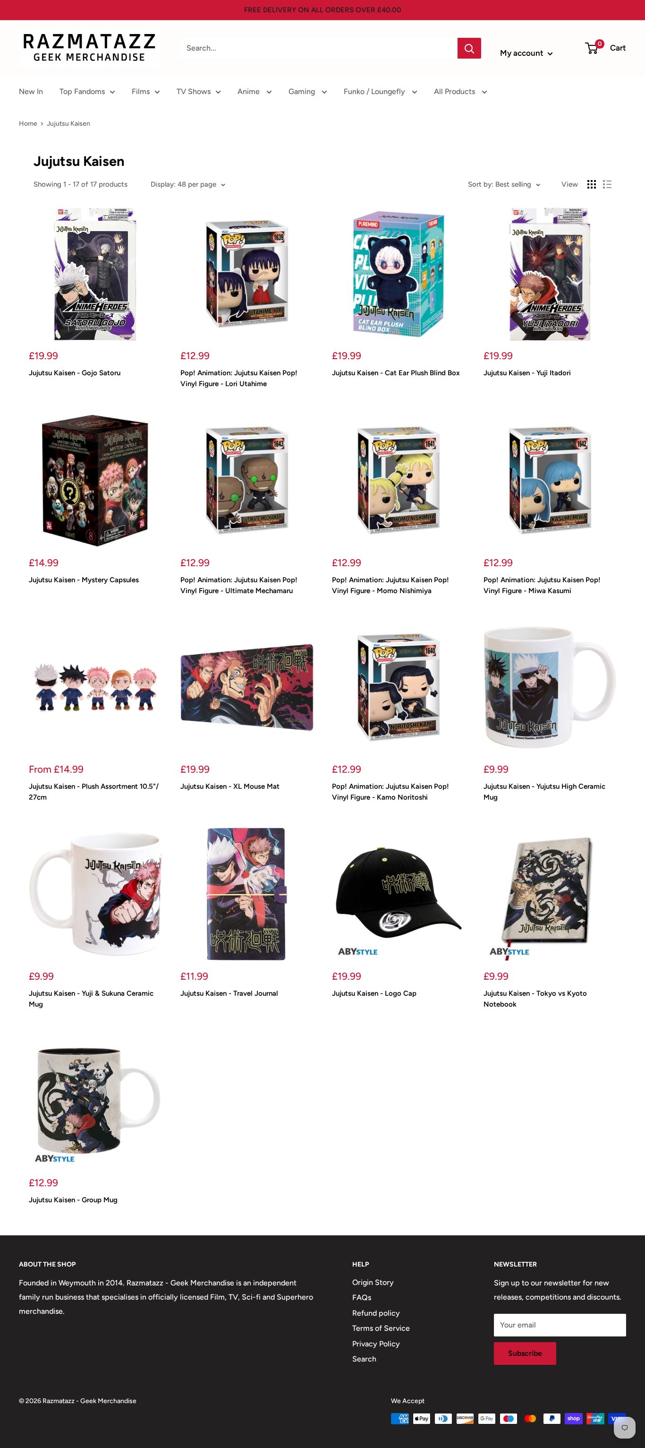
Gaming (303, 91)
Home (28, 124)
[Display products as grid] (591, 184)
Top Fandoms (82, 91)
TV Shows (194, 91)
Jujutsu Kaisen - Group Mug (73, 1200)
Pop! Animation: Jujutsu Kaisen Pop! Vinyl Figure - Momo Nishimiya (390, 585)
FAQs (361, 1297)
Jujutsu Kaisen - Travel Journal (229, 993)
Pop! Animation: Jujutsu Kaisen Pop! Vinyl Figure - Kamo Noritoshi (390, 792)
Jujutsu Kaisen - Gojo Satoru (74, 373)
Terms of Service (381, 1328)
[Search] (469, 48)
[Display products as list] (607, 184)
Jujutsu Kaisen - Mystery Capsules (84, 580)
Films (141, 91)
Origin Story (373, 1282)
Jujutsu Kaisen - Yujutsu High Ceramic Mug (544, 792)
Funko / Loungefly (375, 91)
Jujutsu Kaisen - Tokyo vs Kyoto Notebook (535, 998)
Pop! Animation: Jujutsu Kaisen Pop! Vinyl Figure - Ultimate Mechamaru (238, 585)
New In (31, 91)
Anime (250, 91)
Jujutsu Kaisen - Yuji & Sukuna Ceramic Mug (91, 998)
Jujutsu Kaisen (68, 124)
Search (364, 1358)
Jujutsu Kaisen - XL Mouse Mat (230, 786)
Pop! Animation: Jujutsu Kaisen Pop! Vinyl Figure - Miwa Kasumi (542, 585)
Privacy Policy (376, 1343)
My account (522, 53)
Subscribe (525, 1353)
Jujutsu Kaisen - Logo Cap (374, 993)
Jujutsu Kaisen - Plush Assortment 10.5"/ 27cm (94, 792)
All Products (455, 91)
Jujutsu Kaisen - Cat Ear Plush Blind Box (396, 373)
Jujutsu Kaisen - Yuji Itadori (527, 373)
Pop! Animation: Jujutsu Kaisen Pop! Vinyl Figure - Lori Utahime (238, 378)
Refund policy (376, 1313)
